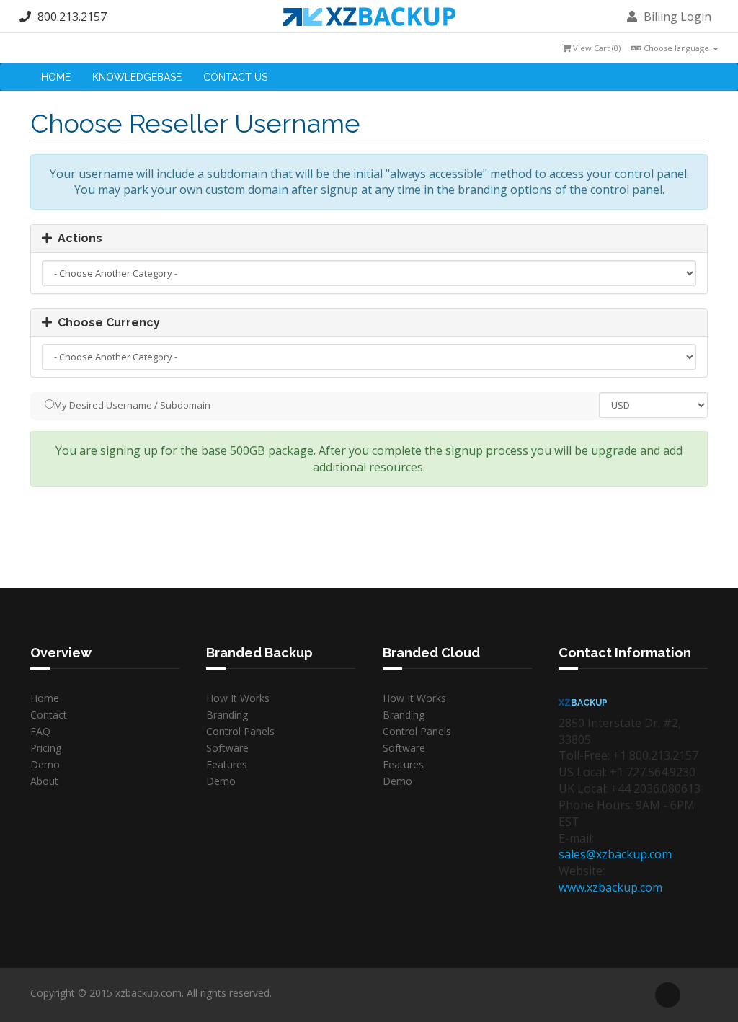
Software (227, 748)
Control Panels (240, 731)
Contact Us (235, 77)
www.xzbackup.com (610, 887)
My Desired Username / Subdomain (132, 405)
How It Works (238, 698)
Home (56, 77)
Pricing (45, 748)
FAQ (40, 731)
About (44, 781)
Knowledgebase (137, 77)
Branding (227, 714)
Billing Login (676, 17)
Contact (48, 714)
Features (226, 764)
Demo (45, 764)
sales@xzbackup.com (615, 854)
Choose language (676, 48)
